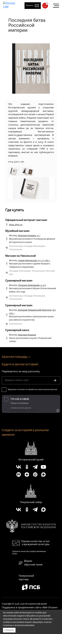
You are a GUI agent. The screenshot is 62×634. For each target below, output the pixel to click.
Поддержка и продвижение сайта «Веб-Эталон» (30, 608)
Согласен (9, 630)
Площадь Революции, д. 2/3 (32, 285)
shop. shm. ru (15, 225)
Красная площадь (27, 335)
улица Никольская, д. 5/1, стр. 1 (34, 261)
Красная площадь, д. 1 (29, 236)
